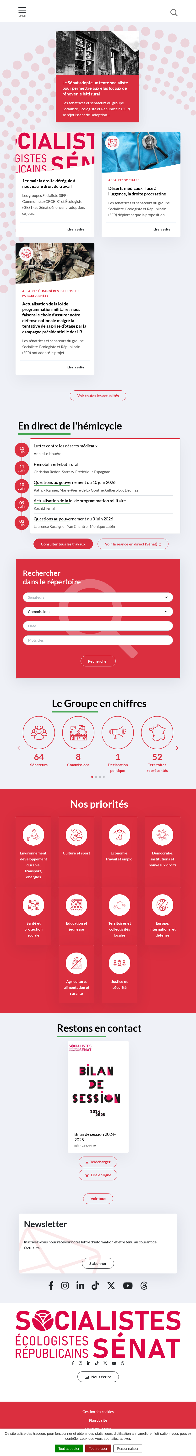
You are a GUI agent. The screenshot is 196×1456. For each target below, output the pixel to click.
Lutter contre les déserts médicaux (66, 445)
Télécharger (100, 1161)
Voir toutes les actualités (98, 395)
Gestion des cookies (98, 1411)
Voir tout (98, 1198)
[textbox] (93, 597)
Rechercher (98, 661)
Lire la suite (75, 229)
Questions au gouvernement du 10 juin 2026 (74, 482)
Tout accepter (68, 1448)
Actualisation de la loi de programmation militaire (80, 500)
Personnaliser (127, 1448)
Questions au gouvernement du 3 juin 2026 (73, 518)
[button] (92, 777)
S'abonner (98, 1263)
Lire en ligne (101, 1175)
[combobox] (98, 597)
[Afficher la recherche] (174, 12)
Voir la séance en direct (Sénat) (131, 544)
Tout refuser (98, 1448)
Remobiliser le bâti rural (56, 464)
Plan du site (98, 1420)
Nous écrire (101, 1376)
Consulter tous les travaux (63, 544)
